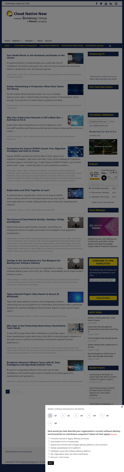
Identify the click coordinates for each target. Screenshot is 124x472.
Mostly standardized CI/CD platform (66, 448)
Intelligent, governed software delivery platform (71, 451)
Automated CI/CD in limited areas (65, 441)
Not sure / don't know (60, 457)
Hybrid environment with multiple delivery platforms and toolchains (79, 444)
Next (51, 463)
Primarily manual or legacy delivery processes (70, 438)
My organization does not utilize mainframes (69, 454)
